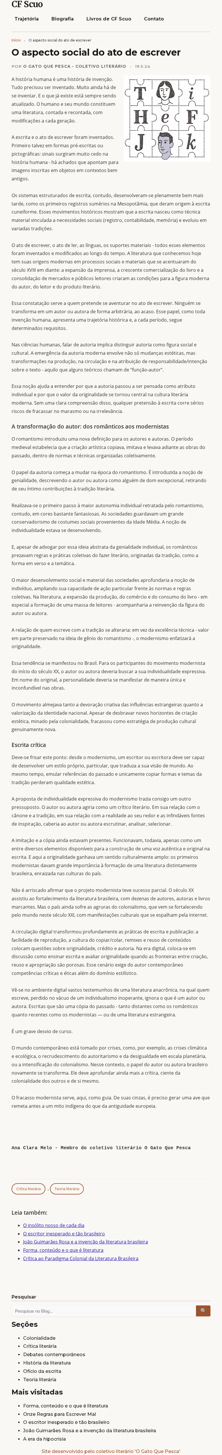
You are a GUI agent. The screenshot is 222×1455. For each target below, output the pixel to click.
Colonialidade (39, 1338)
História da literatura (47, 1363)
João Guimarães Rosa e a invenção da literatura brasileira (85, 1242)
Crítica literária (28, 1188)
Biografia (62, 19)
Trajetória (26, 19)
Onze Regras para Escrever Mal (59, 1414)
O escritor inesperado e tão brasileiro (64, 1234)
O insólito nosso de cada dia (53, 1225)
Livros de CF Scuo (108, 19)
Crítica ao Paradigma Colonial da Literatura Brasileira (80, 1258)
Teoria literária (67, 1188)
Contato (154, 19)
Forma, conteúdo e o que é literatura (63, 1250)
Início (16, 40)
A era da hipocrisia (44, 1439)
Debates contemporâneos (54, 1354)
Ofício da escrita (42, 1371)
